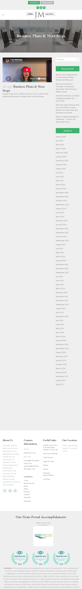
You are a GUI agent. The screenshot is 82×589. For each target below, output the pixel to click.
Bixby (26, 489)
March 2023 (60, 256)
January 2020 (61, 340)
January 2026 (61, 156)
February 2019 (62, 356)
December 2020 (62, 316)
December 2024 (62, 192)
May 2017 (60, 384)
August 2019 (61, 352)
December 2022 (62, 264)
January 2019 (61, 360)
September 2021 (62, 304)
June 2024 (60, 212)
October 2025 (61, 164)
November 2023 (62, 232)
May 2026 (60, 144)
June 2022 (60, 280)
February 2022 (62, 292)
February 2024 (62, 220)
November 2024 (62, 196)
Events (45, 465)
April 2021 (60, 312)
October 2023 (61, 236)
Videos (45, 469)
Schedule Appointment (48, 474)
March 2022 (60, 288)
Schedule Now (34, 2)
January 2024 (61, 224)
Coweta (27, 494)
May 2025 (60, 180)
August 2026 (61, 136)
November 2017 (62, 376)
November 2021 (62, 300)
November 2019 (62, 348)
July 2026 (59, 140)
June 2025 (60, 176)
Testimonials (48, 457)
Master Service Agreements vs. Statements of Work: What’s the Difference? (66, 77)
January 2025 (61, 188)
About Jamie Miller (50, 453)
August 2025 (61, 168)
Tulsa (26, 480)
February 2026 (62, 152)
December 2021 (62, 296)
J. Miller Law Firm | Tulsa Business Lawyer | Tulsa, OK (50, 447)
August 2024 (61, 208)
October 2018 (61, 364)
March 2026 (60, 148)
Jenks (26, 486)
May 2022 (60, 284)
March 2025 (60, 184)
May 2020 (60, 328)
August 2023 (61, 244)
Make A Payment (47, 2)
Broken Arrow (29, 483)
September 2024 (62, 204)
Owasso (27, 492)
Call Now (46, 479)
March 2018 (60, 368)
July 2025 (59, 172)
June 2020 (60, 324)
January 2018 (61, 372)
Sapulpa (27, 497)
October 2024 (61, 200)
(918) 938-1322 (30, 453)
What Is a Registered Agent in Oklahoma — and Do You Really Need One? (67, 119)
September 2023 (62, 240)
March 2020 (60, 336)
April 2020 (60, 332)
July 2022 (59, 276)
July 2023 (59, 248)
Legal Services (48, 461)
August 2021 (61, 308)
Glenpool (27, 501)
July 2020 (59, 320)
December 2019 (62, 344)
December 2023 (62, 228)
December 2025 (62, 160)
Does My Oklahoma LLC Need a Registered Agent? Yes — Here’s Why (67, 98)
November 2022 (62, 268)
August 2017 (61, 380)
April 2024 (60, 216)
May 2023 (60, 252)
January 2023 (61, 260)
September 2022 (62, 272)
